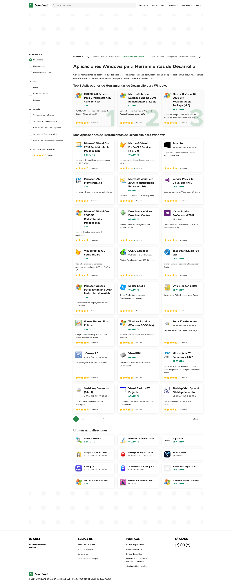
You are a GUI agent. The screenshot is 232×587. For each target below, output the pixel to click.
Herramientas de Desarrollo (134, 57)
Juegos (152, 57)
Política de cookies (134, 554)
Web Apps (186, 5)
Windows (142, 5)
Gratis (35, 87)
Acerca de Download (86, 545)
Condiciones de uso (134, 549)
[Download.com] (38, 5)
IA (147, 57)
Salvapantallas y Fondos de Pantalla (192, 57)
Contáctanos (83, 554)
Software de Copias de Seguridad (47, 128)
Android (172, 5)
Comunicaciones (115, 57)
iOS (162, 5)
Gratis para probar (40, 94)
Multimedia (161, 57)
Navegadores (172, 57)
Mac (153, 5)
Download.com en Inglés (88, 558)
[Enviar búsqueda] (54, 5)
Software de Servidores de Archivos (48, 141)
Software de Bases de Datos (45, 121)
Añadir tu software (85, 549)
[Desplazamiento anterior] (88, 56)
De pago (36, 100)
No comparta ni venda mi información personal (136, 560)
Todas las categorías (100, 57)
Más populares (39, 66)
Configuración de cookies (137, 566)
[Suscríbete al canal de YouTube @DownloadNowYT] (188, 545)
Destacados (38, 60)
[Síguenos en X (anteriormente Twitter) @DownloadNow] (182, 545)
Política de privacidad (135, 545)
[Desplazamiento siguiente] (200, 56)
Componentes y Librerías (43, 115)
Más (197, 5)
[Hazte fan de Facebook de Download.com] (177, 545)
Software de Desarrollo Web (45, 134)
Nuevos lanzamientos (42, 73)
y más (50, 155)
